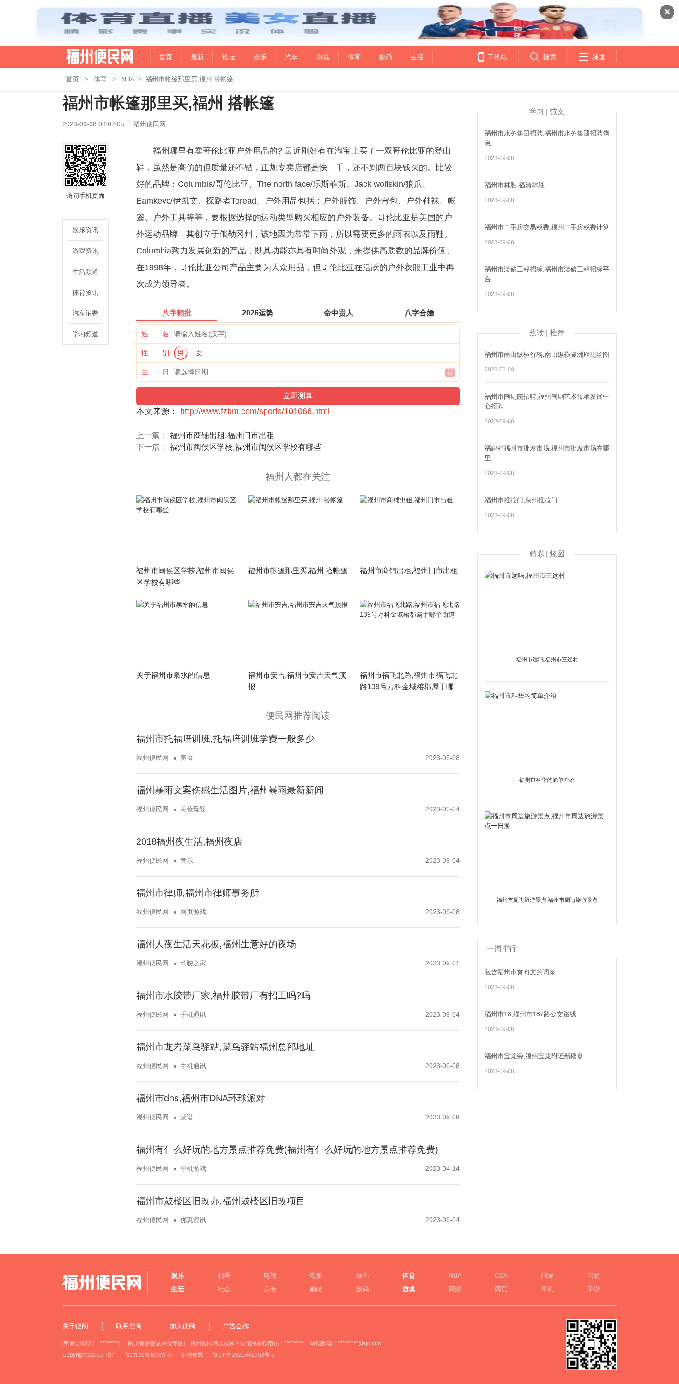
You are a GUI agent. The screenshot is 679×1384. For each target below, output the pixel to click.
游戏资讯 (85, 250)
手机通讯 (193, 1014)
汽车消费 (85, 313)
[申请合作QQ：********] (91, 1343)
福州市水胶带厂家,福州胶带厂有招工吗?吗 (223, 995)
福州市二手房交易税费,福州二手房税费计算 (547, 227)
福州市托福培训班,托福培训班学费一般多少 (225, 739)
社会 (224, 1289)
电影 (316, 1275)
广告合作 (236, 1326)
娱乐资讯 (85, 230)
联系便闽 (129, 1326)
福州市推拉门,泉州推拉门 (521, 500)
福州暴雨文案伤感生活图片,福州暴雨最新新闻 (230, 790)
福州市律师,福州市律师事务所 (197, 893)
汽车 (291, 57)
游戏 (322, 57)
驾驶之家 (193, 963)
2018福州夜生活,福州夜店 (189, 841)
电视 (270, 1275)
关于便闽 (75, 1326)
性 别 (155, 353)
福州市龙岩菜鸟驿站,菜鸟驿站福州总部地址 (225, 1047)
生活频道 (85, 271)
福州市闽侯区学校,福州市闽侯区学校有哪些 (245, 447)
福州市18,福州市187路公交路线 (530, 1014)
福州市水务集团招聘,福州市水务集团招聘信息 (547, 138)
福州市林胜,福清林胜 (515, 185)
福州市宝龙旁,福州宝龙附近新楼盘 (534, 1056)
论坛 (228, 57)
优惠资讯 (193, 1219)
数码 (385, 57)
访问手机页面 (85, 195)
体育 (354, 57)
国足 (593, 1275)
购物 (316, 1289)
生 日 (155, 372)
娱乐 (260, 57)
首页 (165, 57)
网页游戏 (193, 911)
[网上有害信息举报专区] (156, 1343)
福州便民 (192, 1355)
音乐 (186, 860)
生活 (417, 57)
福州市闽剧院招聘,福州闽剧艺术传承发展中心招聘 (547, 401)
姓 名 (155, 334)
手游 (593, 1289)
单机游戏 (193, 1168)
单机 (547, 1289)
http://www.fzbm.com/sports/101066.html (255, 411)
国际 (547, 1275)
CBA (501, 1275)
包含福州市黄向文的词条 (520, 972)
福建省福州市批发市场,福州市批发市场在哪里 (547, 453)
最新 (197, 57)
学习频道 (85, 334)
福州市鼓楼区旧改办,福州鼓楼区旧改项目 (220, 1201)
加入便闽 (182, 1326)
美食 (186, 757)
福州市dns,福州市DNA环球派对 (200, 1098)
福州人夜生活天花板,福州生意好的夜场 (216, 944)
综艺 (362, 1275)
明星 (224, 1275)
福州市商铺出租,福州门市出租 (222, 435)
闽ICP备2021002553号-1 (243, 1355)
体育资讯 (85, 292)
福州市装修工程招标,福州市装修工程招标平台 (547, 274)
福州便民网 (91, 57)
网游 (455, 1289)
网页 (501, 1289)
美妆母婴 (193, 809)
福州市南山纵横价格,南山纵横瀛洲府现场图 (547, 354)
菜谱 (186, 1117)
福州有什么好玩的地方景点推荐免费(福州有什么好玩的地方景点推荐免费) (287, 1149)
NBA (127, 79)
